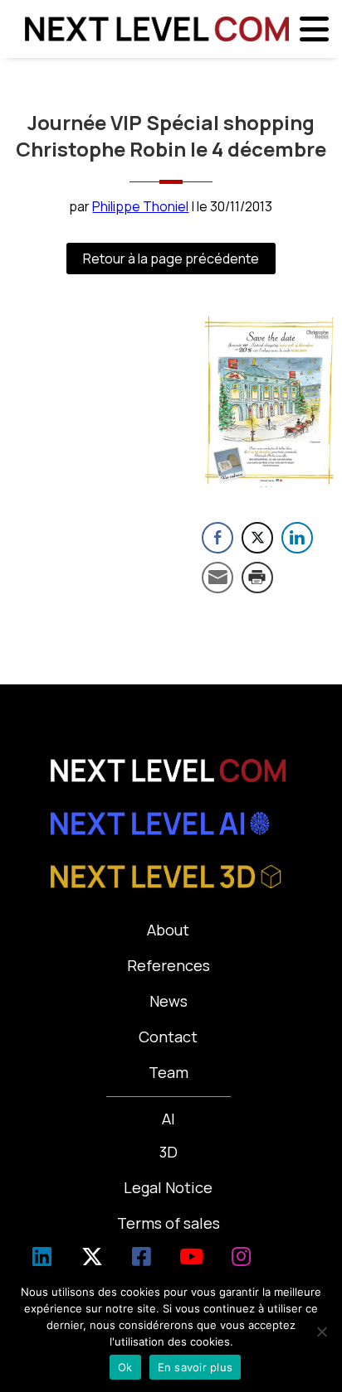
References (168, 965)
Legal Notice (168, 1187)
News (168, 1001)
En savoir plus (195, 1367)
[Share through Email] (217, 577)
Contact (168, 1036)
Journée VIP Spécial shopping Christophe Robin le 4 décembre (171, 135)
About (168, 930)
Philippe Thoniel (140, 206)
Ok (125, 1367)
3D (168, 1152)
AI (168, 1119)
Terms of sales (168, 1223)
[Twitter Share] (257, 537)
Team (168, 1072)
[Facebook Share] (217, 537)
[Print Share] (257, 577)
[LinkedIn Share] (297, 537)
